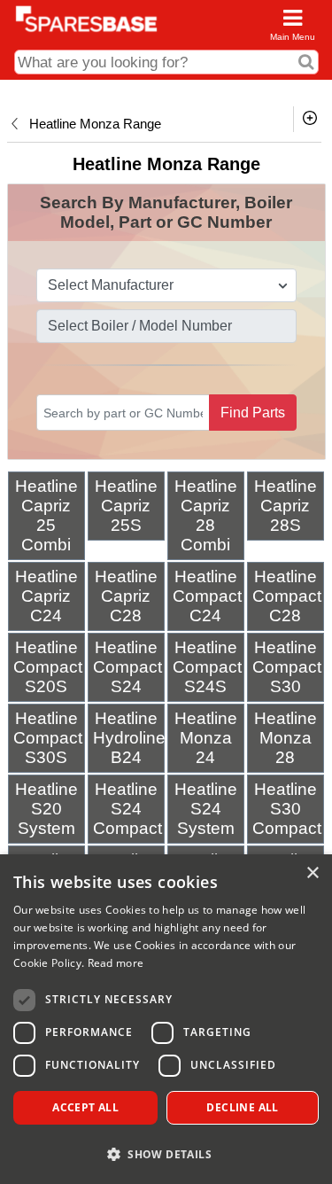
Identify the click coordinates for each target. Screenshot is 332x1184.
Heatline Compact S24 (127, 667)
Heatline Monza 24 (205, 738)
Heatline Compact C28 (286, 596)
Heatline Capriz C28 (126, 596)
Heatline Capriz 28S (285, 505)
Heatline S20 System (46, 808)
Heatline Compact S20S (47, 667)
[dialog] (166, 1019)
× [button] (312, 873)
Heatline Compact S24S (207, 667)
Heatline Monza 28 (285, 738)
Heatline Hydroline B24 (129, 738)
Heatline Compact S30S (47, 738)
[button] (166, 1153)
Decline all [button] (242, 1107)
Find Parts (252, 412)
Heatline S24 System (205, 808)
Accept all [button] (85, 1107)
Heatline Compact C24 (207, 596)
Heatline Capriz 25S (126, 505)
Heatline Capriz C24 (46, 596)
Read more (116, 962)
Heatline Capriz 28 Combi (205, 515)
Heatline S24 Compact (127, 808)
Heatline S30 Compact (286, 808)
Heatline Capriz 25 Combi (46, 515)
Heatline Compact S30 (286, 667)
